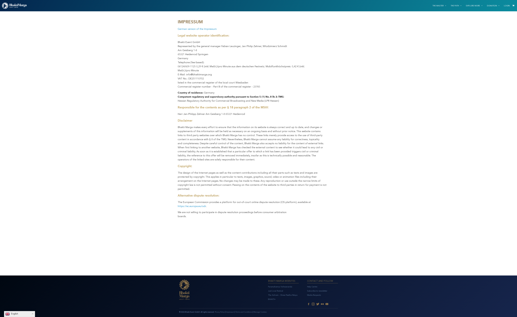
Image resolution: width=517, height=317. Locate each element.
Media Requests (314, 295)
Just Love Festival (275, 291)
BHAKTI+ (272, 299)
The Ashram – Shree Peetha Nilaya (282, 295)
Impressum (230, 312)
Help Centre (312, 287)
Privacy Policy (219, 312)
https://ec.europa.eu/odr (192, 206)
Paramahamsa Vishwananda (280, 287)
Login (507, 6)
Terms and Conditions (244, 312)
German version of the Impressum (197, 28)
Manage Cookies (260, 312)
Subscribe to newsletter (317, 291)
